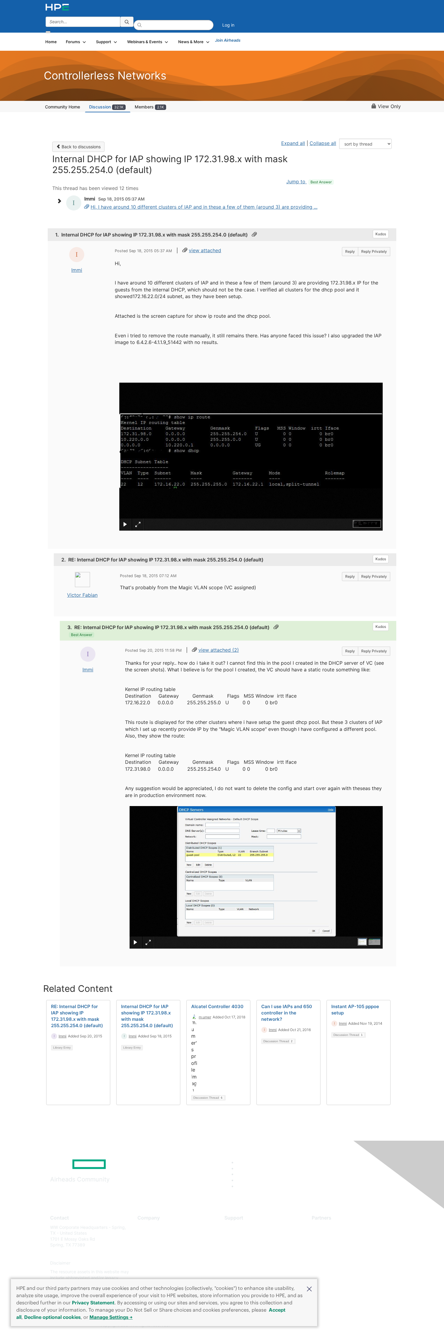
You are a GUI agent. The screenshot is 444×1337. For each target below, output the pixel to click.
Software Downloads (244, 1253)
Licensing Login (239, 1262)
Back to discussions (80, 146)
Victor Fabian (82, 595)
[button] (309, 1288)
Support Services (241, 1227)
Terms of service (153, 1271)
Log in (228, 24)
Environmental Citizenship (162, 1253)
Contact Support (240, 1236)
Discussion (106, 106)
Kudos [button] (380, 234)
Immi (76, 270)
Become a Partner (329, 1236)
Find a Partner (325, 1227)
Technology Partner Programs (341, 1253)
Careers (145, 1236)
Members (149, 106)
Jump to (309, 181)
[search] (127, 22)
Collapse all (323, 143)
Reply (350, 251)
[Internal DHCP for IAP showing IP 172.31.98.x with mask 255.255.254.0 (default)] (86, 207)
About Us (146, 1227)
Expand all (293, 143)
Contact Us (148, 1245)
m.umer (205, 1017)
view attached (205, 250)
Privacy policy (151, 1262)
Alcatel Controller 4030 (217, 1006)
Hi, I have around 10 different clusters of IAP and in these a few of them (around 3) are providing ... (204, 207)
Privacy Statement (93, 1303)
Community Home (62, 106)
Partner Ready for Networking (341, 1245)
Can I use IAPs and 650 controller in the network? (286, 1013)
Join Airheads (227, 40)
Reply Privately (374, 251)
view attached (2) (218, 650)
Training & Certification (246, 1245)
